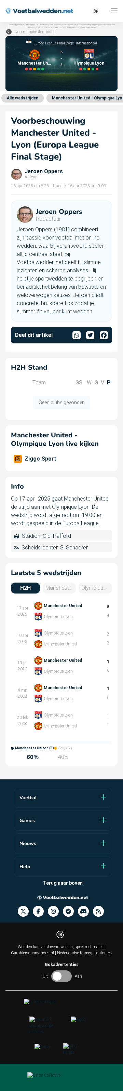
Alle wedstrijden (22, 98)
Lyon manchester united (35, 31)
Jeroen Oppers (44, 171)
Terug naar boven (63, 883)
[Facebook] (40, 911)
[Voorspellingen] (100, 911)
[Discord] (85, 911)
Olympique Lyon (88, 63)
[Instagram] (55, 911)
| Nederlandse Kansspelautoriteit (83, 953)
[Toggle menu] (114, 10)
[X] (25, 911)
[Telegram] (70, 911)
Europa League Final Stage (53, 43)
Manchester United (34, 63)
